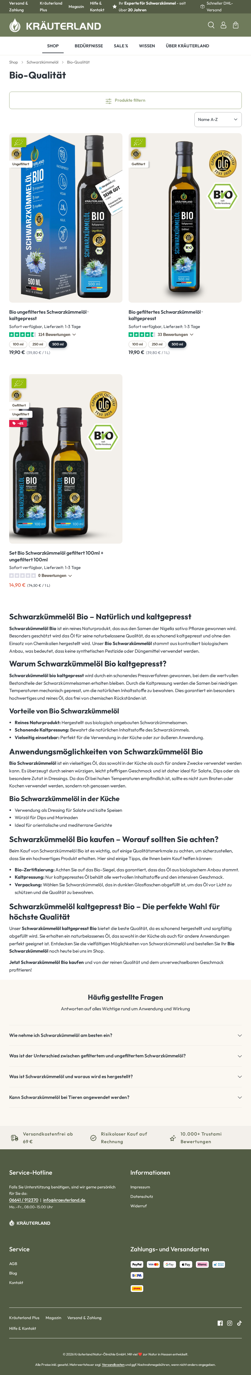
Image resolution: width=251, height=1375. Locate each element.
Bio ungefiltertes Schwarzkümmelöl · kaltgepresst (48, 315)
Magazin (76, 6)
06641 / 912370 (23, 1200)
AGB (13, 1263)
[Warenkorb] (236, 25)
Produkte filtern (129, 100)
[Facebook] (220, 1323)
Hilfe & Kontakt (97, 6)
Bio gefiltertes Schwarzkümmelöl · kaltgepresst (166, 315)
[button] (125, 1035)
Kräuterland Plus (51, 6)
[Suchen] (211, 25)
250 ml (37, 344)
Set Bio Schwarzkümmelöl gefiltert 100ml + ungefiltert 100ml (56, 556)
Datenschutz (141, 1196)
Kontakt (16, 1282)
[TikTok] (237, 1323)
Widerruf (138, 1205)
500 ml (58, 344)
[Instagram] (227, 1323)
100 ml (18, 344)
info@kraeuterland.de (64, 1200)
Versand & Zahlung (18, 6)
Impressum (140, 1186)
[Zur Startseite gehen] (55, 25)
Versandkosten (113, 1364)
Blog (13, 1273)
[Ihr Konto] (223, 25)
